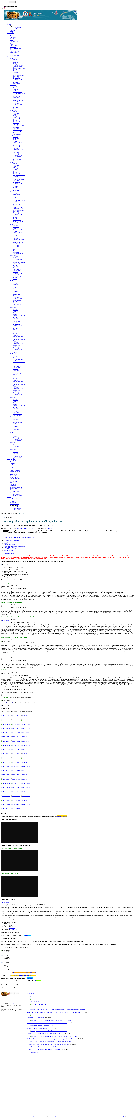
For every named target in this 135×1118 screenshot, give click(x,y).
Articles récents (30, 993)
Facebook (29, 996)
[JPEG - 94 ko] (15, 762)
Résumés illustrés (14, 51)
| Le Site (9, 497)
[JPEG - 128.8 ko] (5, 762)
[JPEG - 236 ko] (5, 808)
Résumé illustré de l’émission (11, 549)
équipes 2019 (58, 1116)
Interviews (15, 203)
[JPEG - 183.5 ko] (15, 758)
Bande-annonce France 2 (10, 544)
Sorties (11, 492)
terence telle (106, 1116)
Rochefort (15, 28)
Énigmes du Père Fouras (16, 42)
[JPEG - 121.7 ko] (25, 800)
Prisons (12, 473)
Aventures (12, 461)
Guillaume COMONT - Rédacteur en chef (27, 528)
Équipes (12, 44)
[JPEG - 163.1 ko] (15, 715)
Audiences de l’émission (10, 550)
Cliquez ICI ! (27, 935)
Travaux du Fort (17, 159)
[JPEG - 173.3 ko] (5, 791)
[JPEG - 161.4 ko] (25, 745)
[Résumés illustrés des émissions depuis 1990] (41, 1025)
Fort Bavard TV (14, 485)
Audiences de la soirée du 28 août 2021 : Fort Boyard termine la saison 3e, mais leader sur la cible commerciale (54, 1012)
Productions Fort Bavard (16, 488)
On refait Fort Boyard (18, 207)
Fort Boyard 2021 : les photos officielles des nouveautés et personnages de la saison (47, 1044)
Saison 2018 (13, 110)
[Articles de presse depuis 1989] (38, 1004)
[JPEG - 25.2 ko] (5, 902)
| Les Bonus (10, 480)
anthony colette (114, 1116)
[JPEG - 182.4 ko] (15, 770)
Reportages (13, 31)
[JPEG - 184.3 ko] (5, 724)
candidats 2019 (65, 1116)
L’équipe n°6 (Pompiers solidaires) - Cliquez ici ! (23, 975)
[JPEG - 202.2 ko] (5, 720)
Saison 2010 (13, 331)
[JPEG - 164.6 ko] (25, 737)
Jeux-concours (13, 45)
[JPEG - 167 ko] (15, 791)
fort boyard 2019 (34, 1116)
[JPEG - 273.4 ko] (25, 728)
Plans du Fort (16, 244)
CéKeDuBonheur (43, 1116)
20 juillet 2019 (80, 1116)
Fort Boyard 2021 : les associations (35, 1017)
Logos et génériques (15, 470)
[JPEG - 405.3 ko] (15, 775)
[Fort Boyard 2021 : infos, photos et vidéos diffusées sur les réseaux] (47, 1047)
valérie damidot (88, 1116)
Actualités (12, 35)
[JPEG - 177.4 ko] (5, 745)
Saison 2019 (13, 85)
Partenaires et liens (14, 491)
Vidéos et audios (17, 161)
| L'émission (10, 56)
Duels (11, 464)
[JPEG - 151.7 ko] (25, 791)
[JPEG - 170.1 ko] (15, 737)
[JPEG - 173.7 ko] (25, 804)
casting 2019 (73, 1116)
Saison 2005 (13, 432)
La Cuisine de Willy (18, 65)
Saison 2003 (13, 449)
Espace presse (13, 498)
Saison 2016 (13, 162)
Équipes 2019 (22, 513)
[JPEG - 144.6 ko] (15, 796)
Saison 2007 (13, 397)
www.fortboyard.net (14, 1003)
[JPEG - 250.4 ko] (15, 787)
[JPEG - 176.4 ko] (25, 766)
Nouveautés (13, 47)
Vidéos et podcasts (14, 55)
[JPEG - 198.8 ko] (25, 715)
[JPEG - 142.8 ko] (5, 749)
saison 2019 (51, 1116)
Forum (11, 499)
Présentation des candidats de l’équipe (13, 539)
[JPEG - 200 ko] (5, 732)
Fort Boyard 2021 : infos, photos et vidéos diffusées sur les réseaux (43, 1049)
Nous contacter (13, 502)
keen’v (94, 1116)
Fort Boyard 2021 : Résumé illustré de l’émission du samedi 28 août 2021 (45, 1033)
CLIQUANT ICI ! (62, 816)
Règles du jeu (13, 49)
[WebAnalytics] (9, 1010)
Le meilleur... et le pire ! (16, 487)
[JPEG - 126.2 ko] (25, 720)
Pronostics (15, 272)
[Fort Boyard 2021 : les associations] (39, 1015)
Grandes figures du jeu (15, 468)
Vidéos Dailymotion (15, 511)
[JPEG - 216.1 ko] (25, 753)
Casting (12, 40)
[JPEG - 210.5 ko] (15, 724)
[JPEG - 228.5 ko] (15, 753)
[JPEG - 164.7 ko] (15, 808)
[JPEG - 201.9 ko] (5, 804)
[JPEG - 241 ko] (5, 766)
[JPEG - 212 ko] (5, 770)
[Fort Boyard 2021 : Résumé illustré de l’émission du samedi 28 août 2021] (49, 1031)
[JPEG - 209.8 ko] (25, 787)
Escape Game (16, 494)
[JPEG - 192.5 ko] (5, 715)
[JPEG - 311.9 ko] (15, 749)
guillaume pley (121, 1116)
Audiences (12, 38)
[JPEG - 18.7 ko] (5, 620)
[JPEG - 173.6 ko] (5, 779)
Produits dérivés (14, 490)
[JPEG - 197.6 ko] (15, 783)
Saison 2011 (13, 307)
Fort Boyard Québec (18, 253)
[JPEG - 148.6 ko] (5, 787)
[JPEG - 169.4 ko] (25, 779)
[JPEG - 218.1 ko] (15, 728)
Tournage (6, 543)
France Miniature (17, 495)
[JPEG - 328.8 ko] (5, 775)
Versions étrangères (18, 221)
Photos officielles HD (15, 48)
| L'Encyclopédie (11, 459)
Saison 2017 (13, 135)
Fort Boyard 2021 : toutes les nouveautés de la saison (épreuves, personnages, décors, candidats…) (51, 1039)
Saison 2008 (13, 376)
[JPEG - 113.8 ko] (25, 758)
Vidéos (15, 279)
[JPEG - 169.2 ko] (25, 741)
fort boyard (26, 1116)
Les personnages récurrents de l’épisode (13, 540)
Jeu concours (16, 267)
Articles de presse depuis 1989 (34, 1007)
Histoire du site (13, 501)
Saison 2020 (13, 58)
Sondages (15, 186)
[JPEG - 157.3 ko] (15, 745)
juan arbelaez (99, 1116)
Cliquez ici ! (12, 928)
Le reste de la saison (9, 553)
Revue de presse (14, 52)
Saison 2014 (13, 224)
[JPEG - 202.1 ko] (15, 720)
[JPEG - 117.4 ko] (15, 779)
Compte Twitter (17, 509)
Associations (13, 37)
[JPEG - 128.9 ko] (25, 796)
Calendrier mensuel (15, 483)
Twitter (28, 995)
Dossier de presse (14, 41)
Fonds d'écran (13, 484)
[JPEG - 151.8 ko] (25, 724)
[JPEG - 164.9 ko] (25, 762)
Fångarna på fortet (17, 304)
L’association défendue (9, 547)
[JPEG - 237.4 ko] (5, 783)
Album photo (7, 542)
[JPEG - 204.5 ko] (15, 804)
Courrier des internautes (19, 262)
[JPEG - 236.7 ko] (5, 741)
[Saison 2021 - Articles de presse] (38, 999)
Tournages (12, 54)
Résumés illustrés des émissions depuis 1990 (38, 1028)
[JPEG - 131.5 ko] (15, 800)
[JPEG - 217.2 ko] (5, 753)
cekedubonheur (130, 1116)
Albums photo (16, 168)
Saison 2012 (13, 280)
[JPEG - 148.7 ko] (5, 758)
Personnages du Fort (18, 73)
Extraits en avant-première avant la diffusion (14, 546)
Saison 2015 (13, 191)
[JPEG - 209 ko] (25, 732)
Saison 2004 (13, 442)
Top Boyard (16, 217)
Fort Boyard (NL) (17, 305)
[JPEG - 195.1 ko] (25, 775)
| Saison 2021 (10, 33)
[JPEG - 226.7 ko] (15, 732)
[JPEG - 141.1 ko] (5, 800)
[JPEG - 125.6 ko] (25, 770)
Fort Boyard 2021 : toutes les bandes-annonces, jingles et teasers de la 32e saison (47, 1023)
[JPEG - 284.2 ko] (5, 796)
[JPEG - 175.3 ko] (15, 741)
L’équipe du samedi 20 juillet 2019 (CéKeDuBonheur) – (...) (19, 537)
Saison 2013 (13, 255)
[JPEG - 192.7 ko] (25, 749)
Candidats (12, 463)
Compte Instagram (17, 508)
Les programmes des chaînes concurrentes (14, 551)
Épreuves (12, 466)
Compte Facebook (17, 506)
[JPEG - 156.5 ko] (25, 783)
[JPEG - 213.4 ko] (5, 728)
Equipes (15, 265)
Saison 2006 (13, 416)
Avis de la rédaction (18, 229)
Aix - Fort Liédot (17, 27)
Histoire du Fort (14, 30)
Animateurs (13, 460)
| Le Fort (9, 24)
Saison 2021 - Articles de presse (35, 1001)
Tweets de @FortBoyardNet (34, 1052)
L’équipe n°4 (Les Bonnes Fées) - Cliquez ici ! (24, 972)
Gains (11, 467)
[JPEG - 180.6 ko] (15, 766)
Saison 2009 (13, 353)
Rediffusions (16, 76)
